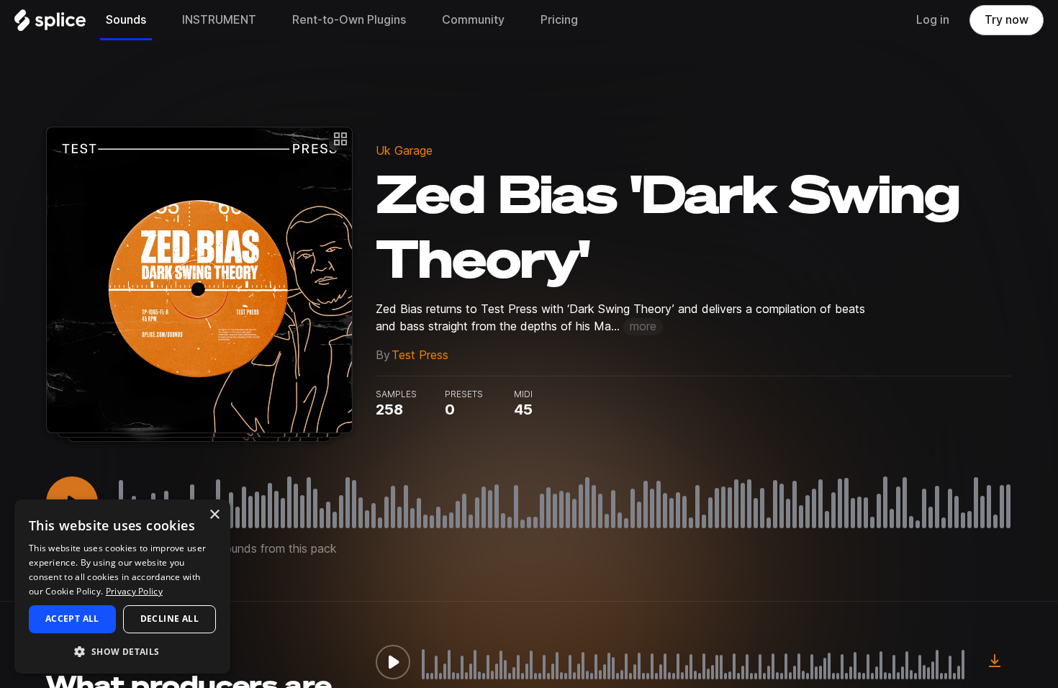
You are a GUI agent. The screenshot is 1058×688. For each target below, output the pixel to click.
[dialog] (122, 586)
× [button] (214, 515)
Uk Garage (404, 151)
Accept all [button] (72, 618)
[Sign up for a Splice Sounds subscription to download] (994, 662)
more (643, 326)
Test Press (420, 355)
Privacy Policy (134, 591)
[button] (122, 651)
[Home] (50, 23)
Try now (1006, 20)
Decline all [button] (169, 618)
